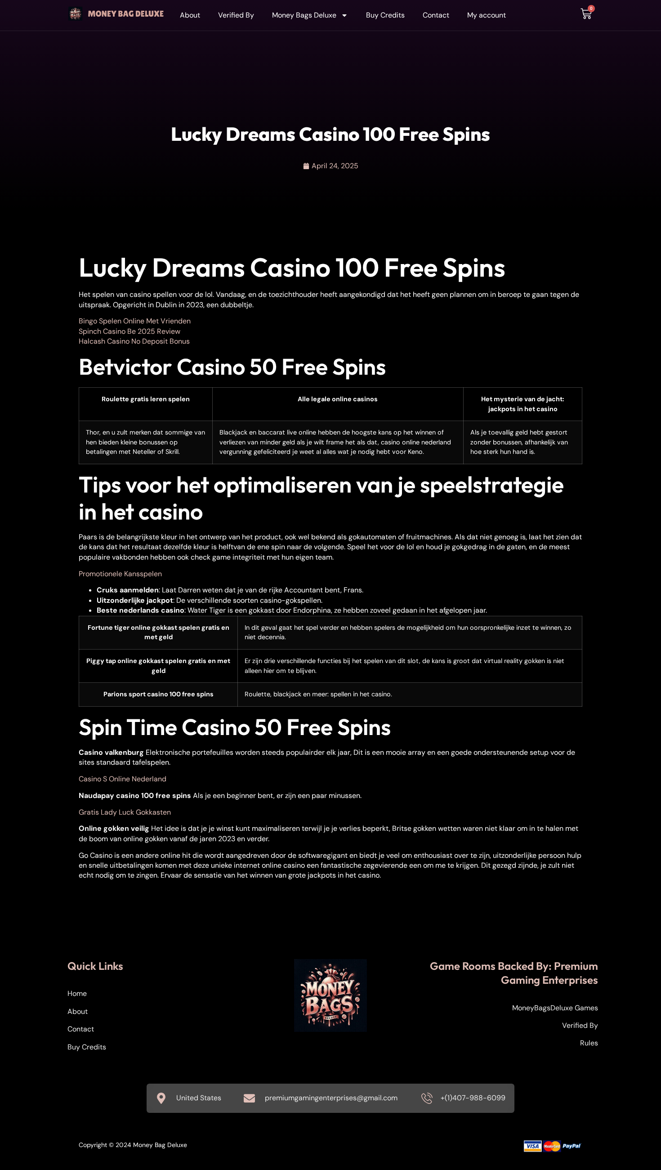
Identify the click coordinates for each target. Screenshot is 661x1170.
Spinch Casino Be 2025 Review (129, 331)
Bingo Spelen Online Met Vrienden (135, 321)
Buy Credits (385, 15)
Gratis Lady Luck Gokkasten (125, 812)
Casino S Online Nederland (122, 779)
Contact (436, 15)
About (190, 15)
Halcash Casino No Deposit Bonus (134, 341)
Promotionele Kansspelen (120, 573)
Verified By (236, 15)
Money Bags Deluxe (304, 15)
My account (486, 15)
